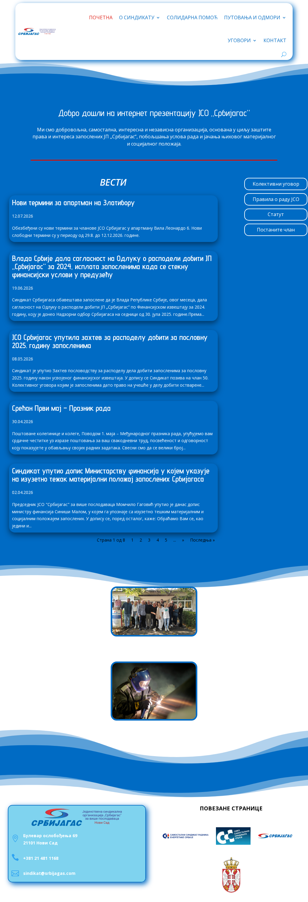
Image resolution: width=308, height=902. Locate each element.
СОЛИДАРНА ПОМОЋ (192, 17)
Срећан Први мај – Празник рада (61, 408)
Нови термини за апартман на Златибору (73, 202)
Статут (276, 214)
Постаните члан (276, 229)
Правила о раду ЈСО (276, 199)
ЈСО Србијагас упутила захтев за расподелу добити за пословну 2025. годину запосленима (110, 341)
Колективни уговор (276, 184)
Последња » (202, 540)
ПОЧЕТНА (100, 17)
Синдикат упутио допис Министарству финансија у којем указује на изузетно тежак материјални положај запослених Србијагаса (110, 474)
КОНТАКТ (274, 40)
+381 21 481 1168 (40, 858)
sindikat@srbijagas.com (49, 873)
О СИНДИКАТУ (136, 17)
